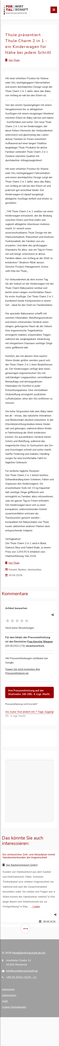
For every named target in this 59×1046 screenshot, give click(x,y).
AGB (5, 1001)
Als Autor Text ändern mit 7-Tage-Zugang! (29, 712)
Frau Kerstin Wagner (40, 641)
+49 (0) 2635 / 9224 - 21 (21, 977)
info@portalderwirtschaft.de (22, 971)
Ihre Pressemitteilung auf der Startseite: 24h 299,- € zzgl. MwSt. (29, 692)
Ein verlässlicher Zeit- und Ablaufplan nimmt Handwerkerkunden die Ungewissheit (29, 856)
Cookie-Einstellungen (14, 1007)
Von (21, 865)
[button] (29, 915)
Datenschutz (9, 995)
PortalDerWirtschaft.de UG (28, 953)
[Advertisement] (29, 790)
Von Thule (14, 60)
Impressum (8, 989)
